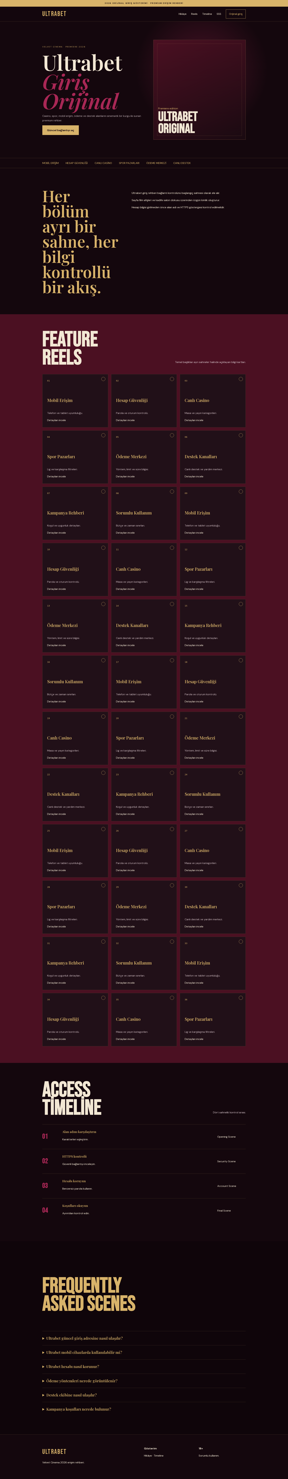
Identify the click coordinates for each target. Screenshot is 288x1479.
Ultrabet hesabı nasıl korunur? (72, 1366)
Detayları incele (56, 420)
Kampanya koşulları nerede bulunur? (78, 1409)
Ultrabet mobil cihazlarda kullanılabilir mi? (84, 1352)
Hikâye (182, 14)
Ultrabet (54, 14)
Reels (194, 14)
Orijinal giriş (235, 14)
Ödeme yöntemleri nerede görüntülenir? (82, 1380)
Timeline (207, 14)
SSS (219, 14)
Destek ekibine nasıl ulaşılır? (71, 1394)
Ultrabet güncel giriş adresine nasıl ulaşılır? (84, 1338)
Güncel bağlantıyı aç (60, 130)
